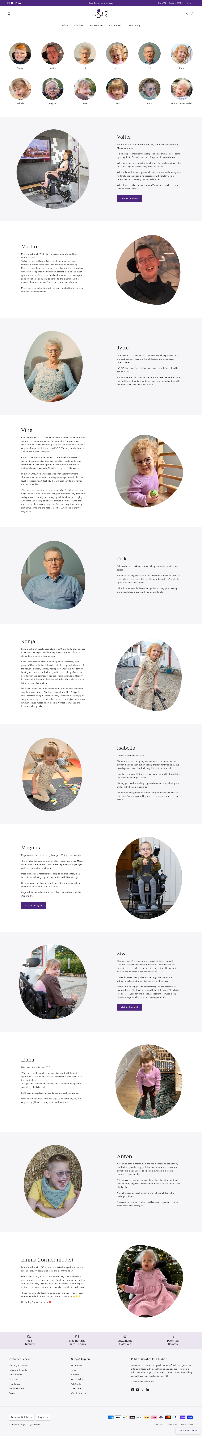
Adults (65, 25)
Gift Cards (76, 1384)
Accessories (96, 25)
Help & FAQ (161, 3)
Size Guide (76, 1388)
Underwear (76, 1365)
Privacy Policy (172, 1424)
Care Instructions (79, 1393)
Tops (73, 1370)
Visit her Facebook (129, 1007)
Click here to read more (142, 1381)
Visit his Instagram (33, 905)
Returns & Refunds (18, 1370)
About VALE (115, 25)
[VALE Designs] (101, 13)
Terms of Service (187, 1424)
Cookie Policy (158, 1424)
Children (79, 25)
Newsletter (14, 1379)
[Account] (185, 13)
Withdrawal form (17, 1388)
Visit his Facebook (129, 198)
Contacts (13, 1393)
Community (134, 25)
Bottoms (75, 1374)
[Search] (9, 13)
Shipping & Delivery (18, 1365)
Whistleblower (16, 1374)
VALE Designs (20, 1425)
